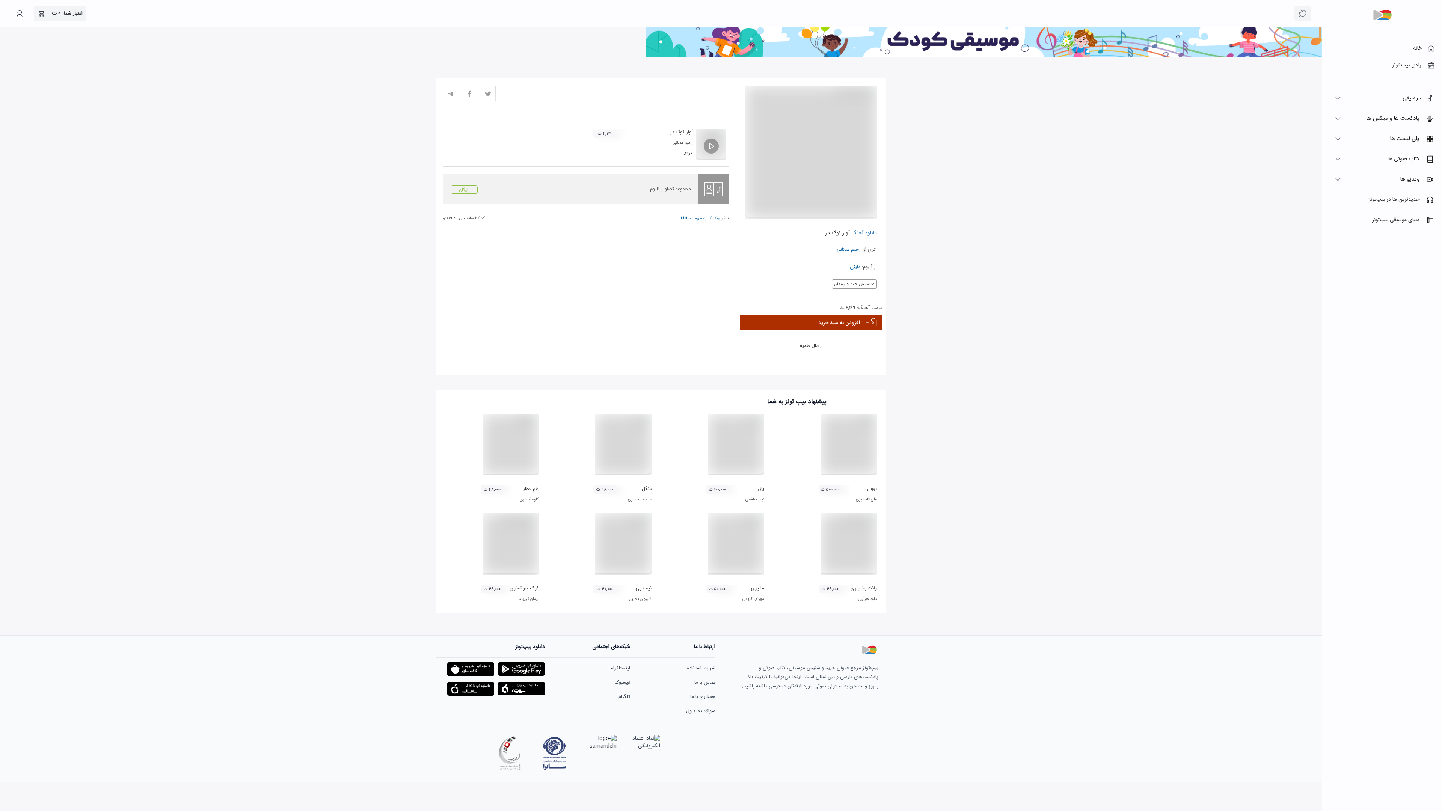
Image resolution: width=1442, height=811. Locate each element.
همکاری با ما (702, 697)
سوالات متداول (700, 711)
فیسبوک (622, 682)
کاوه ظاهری (529, 499)
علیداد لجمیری (640, 499)
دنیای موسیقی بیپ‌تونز (1395, 220)
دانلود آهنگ (863, 233)
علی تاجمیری (866, 499)
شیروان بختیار (640, 599)
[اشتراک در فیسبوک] (469, 93)
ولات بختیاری (864, 588)
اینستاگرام (620, 668)
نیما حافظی (754, 499)
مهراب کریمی (753, 599)
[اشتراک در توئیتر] (488, 93)
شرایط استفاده (701, 668)
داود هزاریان (867, 599)
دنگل (647, 489)
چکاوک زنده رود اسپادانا (700, 218)
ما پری (757, 588)
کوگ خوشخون (524, 588)
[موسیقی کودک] (984, 55)
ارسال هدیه (811, 346)
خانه (1417, 48)
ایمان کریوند (529, 599)
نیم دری (644, 588)
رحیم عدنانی (849, 250)
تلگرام (624, 697)
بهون (872, 489)
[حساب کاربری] (20, 14)
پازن (759, 489)
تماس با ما (704, 682)
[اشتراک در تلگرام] (450, 93)
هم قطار (531, 489)
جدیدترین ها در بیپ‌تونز (1394, 199)
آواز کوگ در (681, 132)
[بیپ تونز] (1382, 15)
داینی (855, 267)
